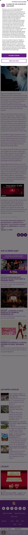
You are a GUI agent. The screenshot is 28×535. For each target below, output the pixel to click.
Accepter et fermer (14, 55)
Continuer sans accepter (19, 2)
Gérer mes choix (14, 61)
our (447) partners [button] (9, 9)
